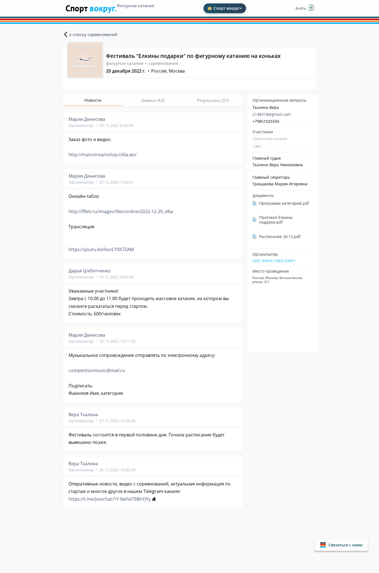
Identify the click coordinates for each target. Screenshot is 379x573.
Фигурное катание (135, 5)
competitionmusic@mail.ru (97, 370)
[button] (341, 545)
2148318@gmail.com (271, 114)
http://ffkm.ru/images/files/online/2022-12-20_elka (121, 211)
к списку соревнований (93, 34)
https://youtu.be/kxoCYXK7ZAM (101, 249)
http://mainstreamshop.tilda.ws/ (103, 155)
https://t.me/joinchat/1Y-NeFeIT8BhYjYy (110, 499)
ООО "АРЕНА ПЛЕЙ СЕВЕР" (273, 261)
